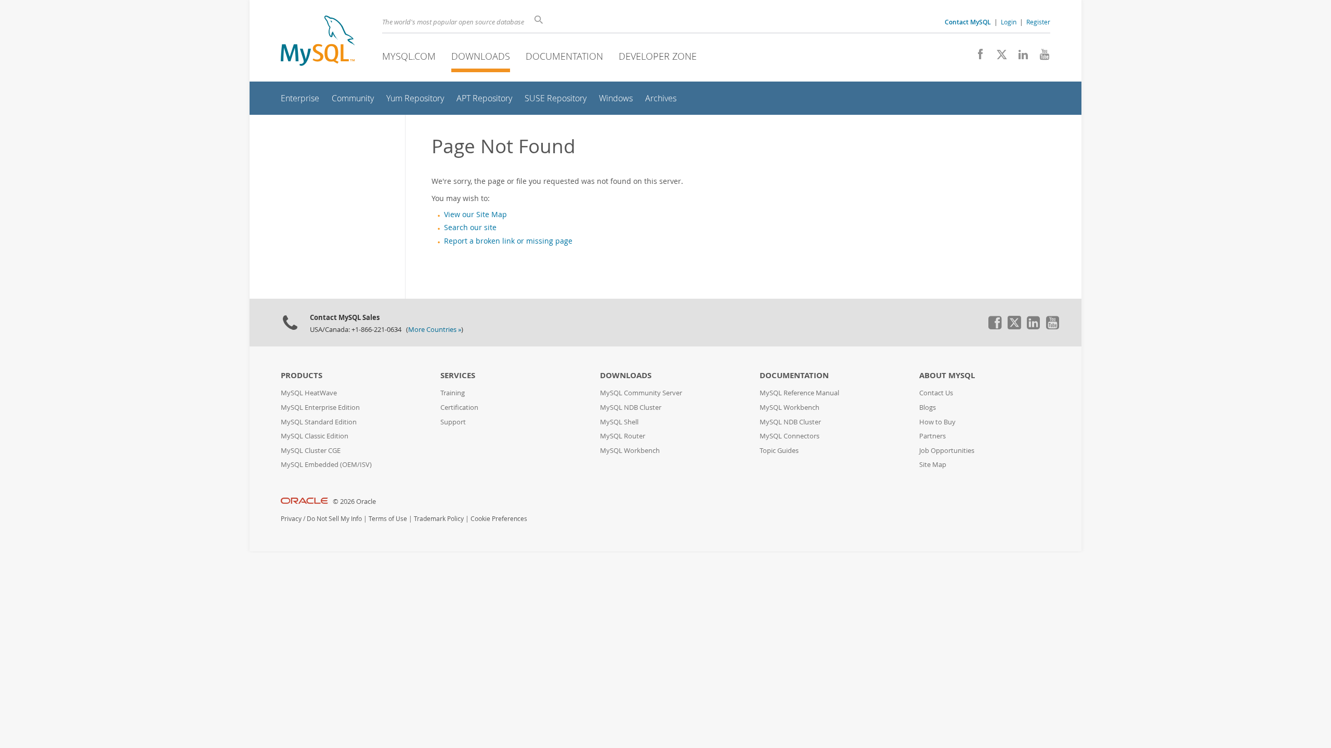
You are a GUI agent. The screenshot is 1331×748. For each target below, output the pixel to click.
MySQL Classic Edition (314, 436)
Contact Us (936, 393)
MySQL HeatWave (309, 393)
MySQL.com (409, 56)
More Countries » (434, 329)
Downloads (480, 56)
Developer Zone (658, 56)
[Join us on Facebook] (976, 57)
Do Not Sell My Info (334, 519)
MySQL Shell (619, 422)
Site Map (932, 464)
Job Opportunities (946, 450)
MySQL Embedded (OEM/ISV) (326, 464)
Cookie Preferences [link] (499, 519)
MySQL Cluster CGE (311, 450)
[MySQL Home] (318, 42)
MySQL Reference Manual (799, 393)
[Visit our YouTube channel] (1040, 57)
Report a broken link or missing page (508, 241)
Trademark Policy (439, 519)
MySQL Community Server (641, 393)
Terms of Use (388, 519)
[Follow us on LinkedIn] (1019, 57)
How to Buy (937, 422)
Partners (932, 436)
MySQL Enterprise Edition (320, 407)
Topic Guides (779, 450)
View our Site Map (475, 214)
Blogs (927, 407)
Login (1008, 22)
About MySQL (947, 375)
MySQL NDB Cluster (630, 407)
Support (453, 422)
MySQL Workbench (630, 450)
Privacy (291, 519)
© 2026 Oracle (354, 501)
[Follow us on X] (998, 57)
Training (452, 393)
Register (1038, 22)
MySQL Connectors (789, 436)
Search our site (470, 227)
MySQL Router (622, 436)
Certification (459, 407)
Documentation (564, 56)
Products (301, 375)
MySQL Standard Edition (319, 422)
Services (457, 375)
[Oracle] (304, 501)
